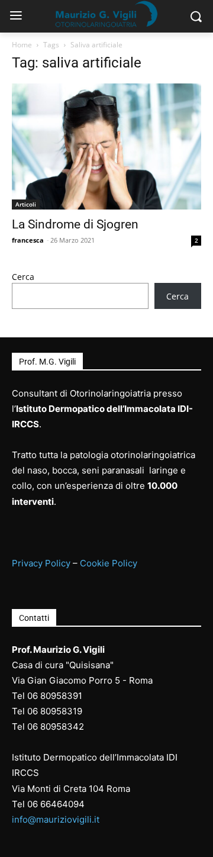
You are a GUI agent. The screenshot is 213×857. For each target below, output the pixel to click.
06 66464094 (56, 804)
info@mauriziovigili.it (55, 819)
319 (74, 711)
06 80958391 (54, 695)
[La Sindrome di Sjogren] (106, 146)
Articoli (25, 204)
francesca (28, 240)
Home (22, 45)
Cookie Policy (108, 563)
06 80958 (47, 711)
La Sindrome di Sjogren (75, 224)
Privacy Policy (41, 563)
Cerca (23, 276)
